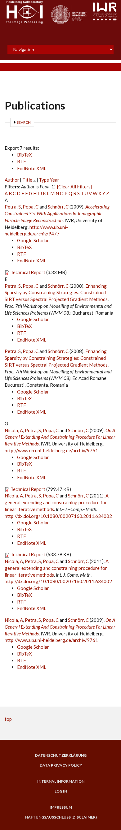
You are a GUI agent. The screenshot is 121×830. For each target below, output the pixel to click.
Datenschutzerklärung (61, 755)
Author (12, 180)
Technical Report (28, 272)
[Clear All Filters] (74, 186)
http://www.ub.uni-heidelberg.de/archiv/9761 (51, 450)
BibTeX (24, 154)
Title (27, 180)
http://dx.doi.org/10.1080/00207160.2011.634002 (58, 516)
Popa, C (30, 206)
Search (24, 122)
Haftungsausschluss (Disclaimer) (61, 817)
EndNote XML (31, 168)
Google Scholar (33, 240)
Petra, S (13, 206)
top (8, 719)
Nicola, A (14, 430)
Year (54, 180)
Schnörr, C (58, 206)
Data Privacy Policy (61, 765)
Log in (61, 791)
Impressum (61, 807)
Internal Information (60, 781)
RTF (21, 161)
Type (44, 180)
